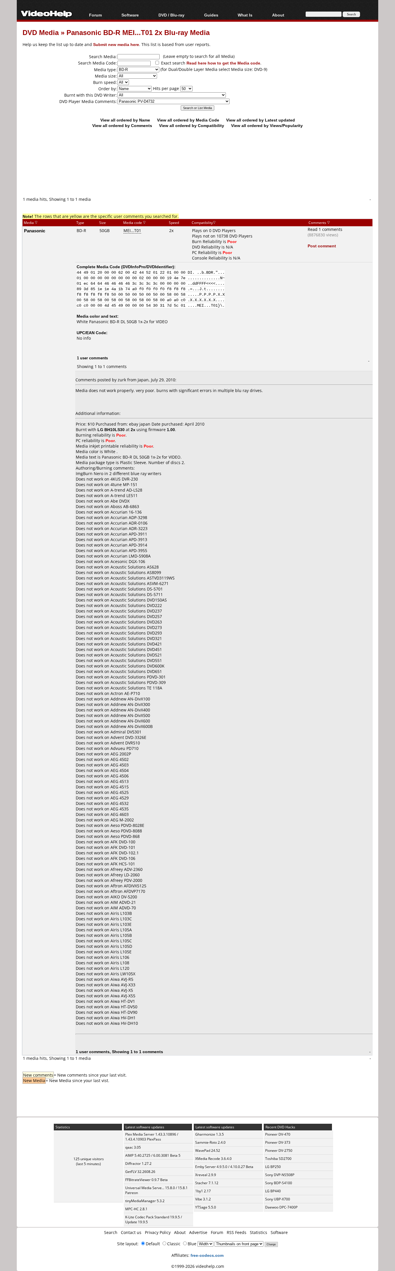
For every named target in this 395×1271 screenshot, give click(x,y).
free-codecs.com (207, 1255)
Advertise (198, 1232)
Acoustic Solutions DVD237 (136, 611)
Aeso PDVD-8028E (127, 825)
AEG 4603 (119, 814)
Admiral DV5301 (125, 732)
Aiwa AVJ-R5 (121, 979)
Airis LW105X (122, 973)
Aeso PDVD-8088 (126, 831)
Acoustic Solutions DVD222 (136, 605)
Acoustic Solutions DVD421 (136, 644)
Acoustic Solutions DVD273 (136, 627)
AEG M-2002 (122, 820)
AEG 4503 (119, 765)
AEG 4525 (119, 792)
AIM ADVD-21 (123, 902)
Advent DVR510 (125, 743)
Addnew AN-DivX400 (130, 710)
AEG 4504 (119, 770)
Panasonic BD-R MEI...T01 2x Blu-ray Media (138, 32)
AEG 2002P (120, 754)
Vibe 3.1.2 (203, 1199)
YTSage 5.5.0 (205, 1207)
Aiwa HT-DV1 (122, 1001)
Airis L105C (121, 940)
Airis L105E (121, 951)
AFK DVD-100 (122, 842)
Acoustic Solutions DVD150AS (138, 600)
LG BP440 (273, 1191)
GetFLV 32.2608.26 (140, 1171)
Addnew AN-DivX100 (130, 699)
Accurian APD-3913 (128, 539)
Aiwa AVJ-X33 (122, 984)
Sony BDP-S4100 (278, 1182)
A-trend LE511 (124, 495)
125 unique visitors (88, 1158)
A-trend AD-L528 (126, 490)
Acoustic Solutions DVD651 (136, 671)
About (180, 1232)
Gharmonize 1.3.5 (209, 1134)
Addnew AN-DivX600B (131, 726)
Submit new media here (116, 44)
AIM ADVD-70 (123, 908)
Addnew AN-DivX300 (130, 704)
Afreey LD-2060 (125, 875)
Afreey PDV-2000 (126, 880)
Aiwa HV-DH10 (124, 1023)
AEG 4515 (119, 787)
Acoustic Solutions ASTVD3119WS (142, 578)
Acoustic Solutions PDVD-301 (138, 677)
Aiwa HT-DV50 (123, 1006)
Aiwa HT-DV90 (123, 1012)
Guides (211, 15)
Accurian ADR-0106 (128, 523)
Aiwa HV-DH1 (123, 1017)
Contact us (131, 1232)
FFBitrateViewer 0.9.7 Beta (146, 1179)
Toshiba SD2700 (278, 1158)
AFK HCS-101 (122, 864)
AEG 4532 (119, 803)
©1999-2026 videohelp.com (197, 1266)
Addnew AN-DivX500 (130, 715)
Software (130, 15)
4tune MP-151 (123, 484)
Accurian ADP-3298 (128, 517)
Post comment (322, 246)
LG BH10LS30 (111, 429)
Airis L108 (119, 962)
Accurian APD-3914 (128, 545)
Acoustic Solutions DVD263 (136, 622)
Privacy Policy (158, 1232)
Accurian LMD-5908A (130, 556)
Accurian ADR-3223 (128, 528)
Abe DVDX (120, 501)
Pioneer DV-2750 (278, 1150)
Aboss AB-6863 (124, 506)
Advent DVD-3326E (128, 737)
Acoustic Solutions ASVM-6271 (139, 583)
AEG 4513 (119, 781)
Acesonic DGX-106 (127, 561)
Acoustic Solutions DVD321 (136, 638)
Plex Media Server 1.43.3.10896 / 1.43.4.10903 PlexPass (151, 1137)
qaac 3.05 (133, 1147)
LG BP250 (273, 1166)
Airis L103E (121, 924)
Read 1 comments (325, 229)
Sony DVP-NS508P (279, 1174)
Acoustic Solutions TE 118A (136, 688)
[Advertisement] (197, 172)
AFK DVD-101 (122, 847)
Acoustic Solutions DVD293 (136, 633)
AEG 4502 (119, 759)
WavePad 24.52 (207, 1150)
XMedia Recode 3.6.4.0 (213, 1158)
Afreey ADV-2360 (126, 869)
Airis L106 (119, 957)
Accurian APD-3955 (128, 550)
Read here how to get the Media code (223, 63)
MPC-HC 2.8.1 (136, 1208)
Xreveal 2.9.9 (205, 1174)
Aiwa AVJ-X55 (122, 995)
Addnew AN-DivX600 (130, 721)
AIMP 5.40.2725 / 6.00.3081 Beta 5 (152, 1155)
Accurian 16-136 (126, 512)
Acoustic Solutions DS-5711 (136, 594)
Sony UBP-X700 (277, 1199)
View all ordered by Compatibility (191, 125)
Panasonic (34, 230)
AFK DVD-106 (122, 858)
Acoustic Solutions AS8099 (135, 572)
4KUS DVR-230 (124, 479)
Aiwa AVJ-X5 (121, 990)
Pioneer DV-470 (277, 1134)
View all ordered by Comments (122, 125)
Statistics (258, 1232)
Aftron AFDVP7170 (127, 891)
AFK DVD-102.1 (124, 853)
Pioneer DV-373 (277, 1142)
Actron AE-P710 (125, 693)
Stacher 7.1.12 (206, 1182)
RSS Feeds (236, 1232)
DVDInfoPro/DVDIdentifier (148, 266)
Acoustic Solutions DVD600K (137, 666)
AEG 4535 (119, 809)
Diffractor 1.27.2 (138, 1163)
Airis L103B (121, 913)
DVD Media (41, 32)
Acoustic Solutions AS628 (134, 567)
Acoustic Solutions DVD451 (136, 649)
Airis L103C (121, 918)
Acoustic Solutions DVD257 (136, 616)
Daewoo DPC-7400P (281, 1207)
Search (110, 1232)
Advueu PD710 (124, 748)
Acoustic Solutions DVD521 (136, 655)
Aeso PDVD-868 (125, 836)
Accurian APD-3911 (128, 534)
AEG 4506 (119, 776)
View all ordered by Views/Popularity (267, 125)
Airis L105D (121, 946)
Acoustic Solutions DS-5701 (136, 589)
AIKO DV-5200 (123, 897)
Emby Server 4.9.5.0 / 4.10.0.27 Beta (224, 1166)
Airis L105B (121, 935)
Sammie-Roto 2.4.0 (210, 1142)
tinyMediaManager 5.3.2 (145, 1200)
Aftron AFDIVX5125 (128, 886)
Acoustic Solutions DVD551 (136, 660)
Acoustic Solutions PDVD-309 (138, 682)
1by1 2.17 (203, 1191)
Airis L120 (119, 968)
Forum (95, 15)
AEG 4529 (119, 798)
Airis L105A (121, 929)
